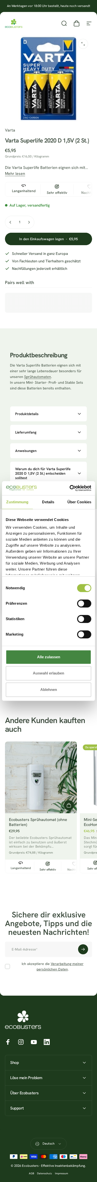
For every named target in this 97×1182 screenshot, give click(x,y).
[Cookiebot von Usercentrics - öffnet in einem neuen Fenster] (69, 488)
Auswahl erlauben (48, 673)
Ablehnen (48, 689)
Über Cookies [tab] (79, 502)
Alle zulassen (48, 657)
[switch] (84, 603)
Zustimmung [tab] (17, 502)
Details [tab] (48, 502)
